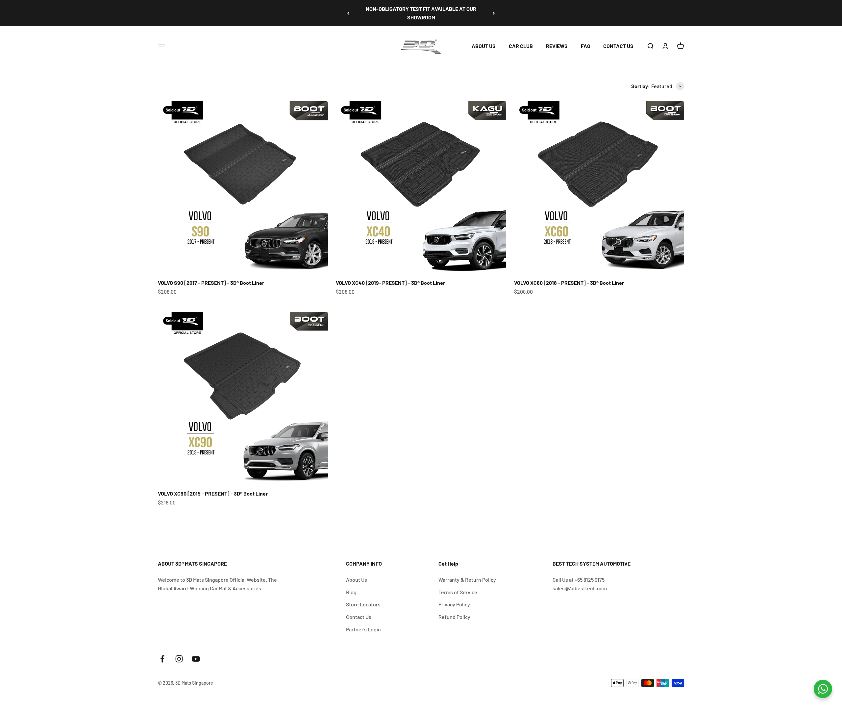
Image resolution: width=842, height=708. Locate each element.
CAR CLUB (521, 46)
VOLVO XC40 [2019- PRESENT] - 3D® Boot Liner (390, 283)
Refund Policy (454, 617)
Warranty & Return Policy (467, 579)
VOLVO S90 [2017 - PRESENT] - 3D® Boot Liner (211, 283)
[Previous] (348, 13)
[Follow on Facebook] (162, 658)
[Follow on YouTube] (195, 658)
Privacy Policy (454, 604)
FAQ (585, 46)
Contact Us (358, 617)
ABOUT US (484, 46)
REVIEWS (557, 46)
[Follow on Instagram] (179, 658)
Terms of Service (457, 592)
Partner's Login (363, 629)
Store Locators (363, 604)
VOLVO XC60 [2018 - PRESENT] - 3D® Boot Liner (569, 283)
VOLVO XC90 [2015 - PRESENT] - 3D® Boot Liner (213, 493)
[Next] (494, 13)
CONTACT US (618, 46)
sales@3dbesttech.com (580, 588)
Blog (351, 592)
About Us (356, 579)
